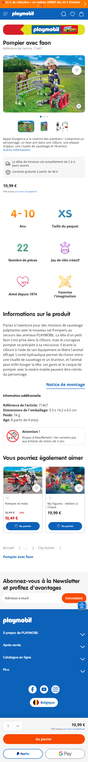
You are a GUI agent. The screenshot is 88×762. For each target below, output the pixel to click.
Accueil (9, 548)
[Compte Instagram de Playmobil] (55, 689)
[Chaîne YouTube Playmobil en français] (44, 689)
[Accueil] (23, 13)
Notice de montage (65, 384)
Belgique (48, 702)
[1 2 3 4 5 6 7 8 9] (15, 726)
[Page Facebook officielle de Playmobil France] (32, 689)
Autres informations (16, 150)
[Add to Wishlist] (77, 70)
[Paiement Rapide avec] (23, 754)
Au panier (44, 739)
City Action (46, 548)
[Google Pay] (65, 754)
